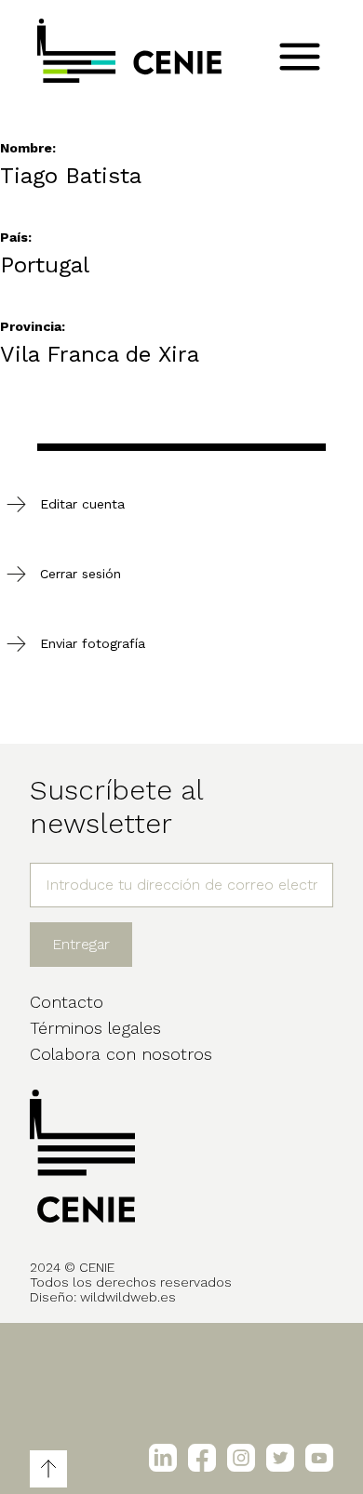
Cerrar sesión (80, 573)
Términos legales (95, 1028)
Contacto (66, 1001)
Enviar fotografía (92, 643)
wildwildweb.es (128, 1296)
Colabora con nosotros (121, 1054)
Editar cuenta (82, 503)
